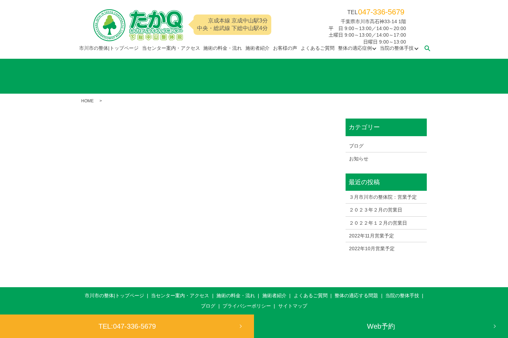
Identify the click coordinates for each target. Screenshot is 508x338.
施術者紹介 (257, 48)
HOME (87, 100)
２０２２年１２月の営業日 (378, 223)
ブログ (356, 146)
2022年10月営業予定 (372, 248)
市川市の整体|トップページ (109, 48)
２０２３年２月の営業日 (375, 210)
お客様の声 (285, 48)
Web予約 (381, 326)
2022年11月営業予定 (371, 235)
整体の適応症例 (355, 48)
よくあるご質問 (318, 48)
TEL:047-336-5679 (127, 326)
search (427, 48)
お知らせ (358, 158)
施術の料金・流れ (222, 48)
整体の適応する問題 (356, 295)
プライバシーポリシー (247, 306)
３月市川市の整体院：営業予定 (383, 197)
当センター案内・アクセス (171, 48)
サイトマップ (292, 306)
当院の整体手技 (397, 48)
